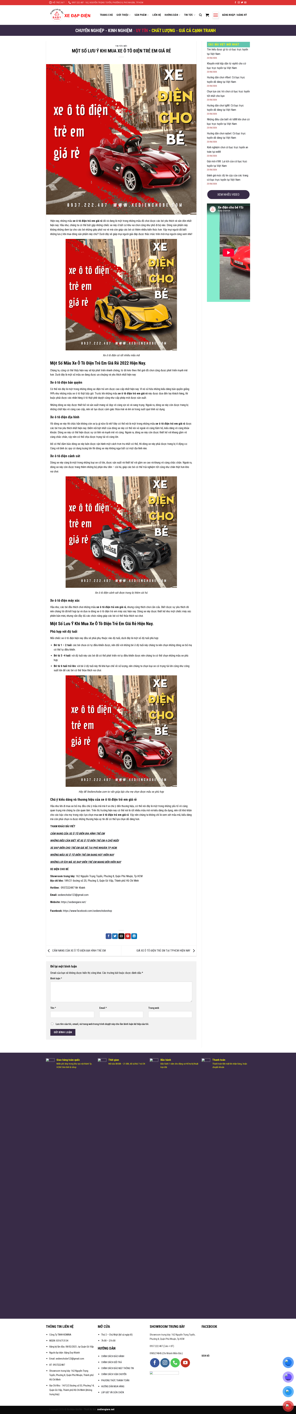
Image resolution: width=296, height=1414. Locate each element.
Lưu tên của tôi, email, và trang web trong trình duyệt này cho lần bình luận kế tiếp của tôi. (102, 1024)
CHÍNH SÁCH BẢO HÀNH (113, 1356)
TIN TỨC (188, 15)
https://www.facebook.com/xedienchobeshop (87, 910)
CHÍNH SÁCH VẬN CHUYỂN (113, 1374)
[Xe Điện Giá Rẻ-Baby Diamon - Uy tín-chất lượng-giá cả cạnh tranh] (71, 15)
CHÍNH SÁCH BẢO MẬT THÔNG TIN (117, 1368)
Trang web (153, 1008)
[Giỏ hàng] (207, 15)
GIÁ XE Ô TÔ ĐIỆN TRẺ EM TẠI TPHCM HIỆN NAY (164, 950)
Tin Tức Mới (121, 46)
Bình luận (56, 978)
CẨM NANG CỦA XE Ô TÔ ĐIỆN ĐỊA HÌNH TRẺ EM (79, 950)
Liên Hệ (156, 15)
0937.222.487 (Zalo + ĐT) (162, 1346)
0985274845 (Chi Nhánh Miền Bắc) (166, 1353)
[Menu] (215, 15)
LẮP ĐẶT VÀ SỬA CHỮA (112, 1392)
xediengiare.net (105, 1409)
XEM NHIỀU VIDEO (228, 194)
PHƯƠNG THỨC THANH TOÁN (115, 1380)
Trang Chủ (106, 15)
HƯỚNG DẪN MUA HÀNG (112, 1386)
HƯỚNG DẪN (171, 15)
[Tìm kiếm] (200, 15)
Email (103, 1008)
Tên (53, 1008)
